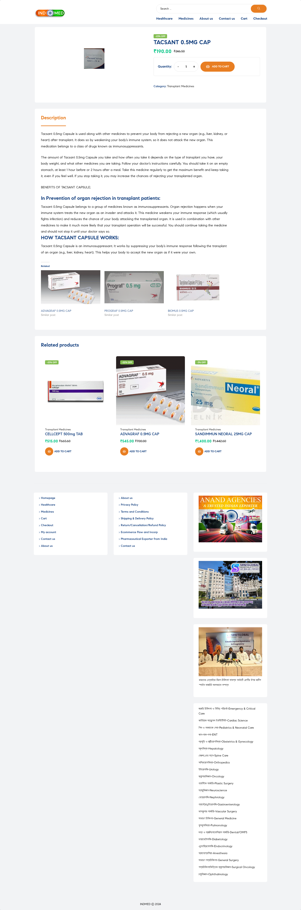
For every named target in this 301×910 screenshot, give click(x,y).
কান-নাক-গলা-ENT (208, 734)
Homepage (48, 498)
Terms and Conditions (135, 511)
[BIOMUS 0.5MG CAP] (197, 287)
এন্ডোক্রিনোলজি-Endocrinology (215, 846)
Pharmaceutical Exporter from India (144, 539)
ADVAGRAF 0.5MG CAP (56, 311)
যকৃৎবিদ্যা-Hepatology (211, 748)
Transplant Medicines (180, 86)
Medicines (186, 18)
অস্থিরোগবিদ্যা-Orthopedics (214, 762)
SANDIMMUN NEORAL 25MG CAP (223, 434)
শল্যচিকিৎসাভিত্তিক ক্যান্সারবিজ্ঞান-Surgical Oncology (227, 867)
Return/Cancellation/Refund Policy (143, 525)
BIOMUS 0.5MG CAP (181, 311)
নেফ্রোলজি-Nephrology (211, 797)
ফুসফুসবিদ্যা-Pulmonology (213, 825)
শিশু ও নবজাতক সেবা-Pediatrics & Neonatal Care (226, 727)
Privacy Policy (129, 504)
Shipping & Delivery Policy (137, 518)
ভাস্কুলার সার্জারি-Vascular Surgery (218, 811)
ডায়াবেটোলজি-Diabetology (213, 839)
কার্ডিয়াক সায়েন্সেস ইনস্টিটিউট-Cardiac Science (223, 720)
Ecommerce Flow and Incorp (139, 532)
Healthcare (164, 18)
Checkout (260, 18)
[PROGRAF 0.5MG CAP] (134, 287)
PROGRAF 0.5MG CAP (118, 311)
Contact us (227, 18)
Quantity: (165, 66)
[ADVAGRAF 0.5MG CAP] (70, 287)
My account (48, 532)
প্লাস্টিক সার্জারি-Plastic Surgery (216, 783)
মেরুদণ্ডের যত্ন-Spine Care (213, 755)
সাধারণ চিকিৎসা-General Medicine (217, 818)
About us (206, 18)
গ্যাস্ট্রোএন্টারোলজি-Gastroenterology (219, 804)
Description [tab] (53, 118)
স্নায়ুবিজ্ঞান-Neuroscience (213, 790)
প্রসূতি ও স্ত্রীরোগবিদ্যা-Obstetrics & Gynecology (226, 741)
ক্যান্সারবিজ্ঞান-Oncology (211, 776)
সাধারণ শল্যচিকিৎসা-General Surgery (219, 860)
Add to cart (220, 66)
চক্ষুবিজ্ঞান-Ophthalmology (213, 874)
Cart (244, 18)
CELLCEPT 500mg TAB (64, 434)
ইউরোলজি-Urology (209, 769)
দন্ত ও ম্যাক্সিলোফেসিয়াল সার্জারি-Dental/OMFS (223, 832)
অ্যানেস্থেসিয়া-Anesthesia (213, 853)
